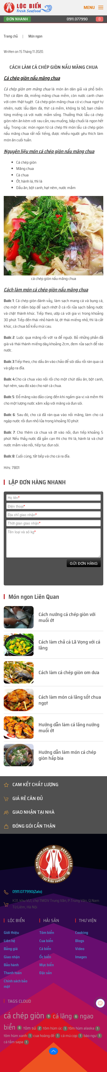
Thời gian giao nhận (24, 523)
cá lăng (65, 1016)
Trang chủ (11, 36)
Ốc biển (45, 957)
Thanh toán (13, 973)
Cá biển (45, 949)
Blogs (79, 941)
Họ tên (13, 497)
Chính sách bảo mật (15, 984)
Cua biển (46, 941)
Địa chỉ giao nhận (22, 514)
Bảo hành (11, 965)
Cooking (81, 932)
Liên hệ (9, 941)
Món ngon (35, 36)
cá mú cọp (71, 1036)
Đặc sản (45, 973)
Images (81, 957)
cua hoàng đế (45, 1036)
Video (79, 949)
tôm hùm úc (54, 1028)
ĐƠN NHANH (17, 19)
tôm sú (31, 1028)
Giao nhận (12, 957)
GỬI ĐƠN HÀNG (84, 563)
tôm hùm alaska (83, 1028)
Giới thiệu (11, 932)
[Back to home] (28, 7)
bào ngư (92, 1036)
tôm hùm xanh (17, 1036)
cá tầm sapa (15, 1042)
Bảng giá (11, 949)
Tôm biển (46, 932)
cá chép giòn (27, 1015)
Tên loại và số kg (22, 531)
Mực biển (46, 965)
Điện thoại (16, 506)
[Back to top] (53, 1051)
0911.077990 (77, 19)
